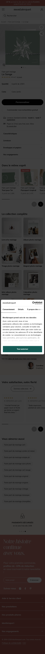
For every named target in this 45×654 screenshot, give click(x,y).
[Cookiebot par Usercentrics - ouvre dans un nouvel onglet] (32, 302)
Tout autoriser (22, 349)
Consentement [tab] (9, 309)
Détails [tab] (21, 309)
